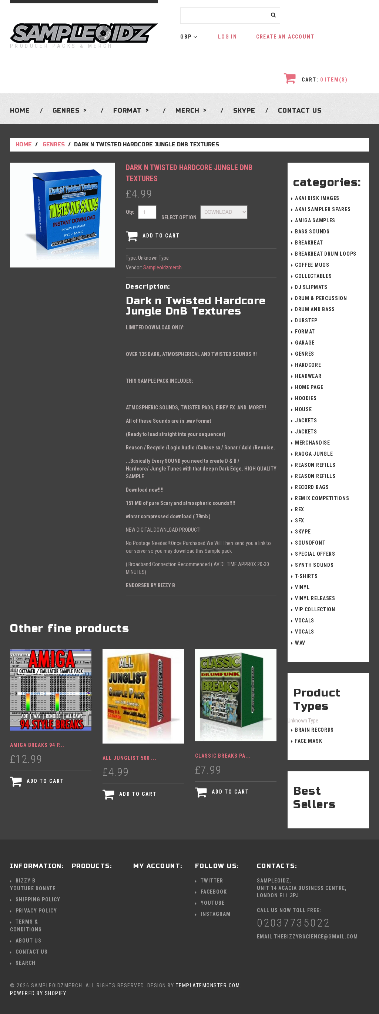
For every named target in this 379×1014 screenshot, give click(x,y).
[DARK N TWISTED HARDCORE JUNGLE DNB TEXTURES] (62, 166)
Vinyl (302, 587)
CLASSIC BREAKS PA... (223, 756)
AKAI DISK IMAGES (317, 198)
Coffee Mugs (312, 265)
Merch (187, 110)
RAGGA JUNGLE (314, 454)
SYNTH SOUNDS (314, 565)
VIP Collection (315, 609)
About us (28, 941)
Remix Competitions (322, 498)
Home (20, 110)
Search (26, 963)
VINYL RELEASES (315, 598)
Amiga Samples (315, 220)
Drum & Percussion (321, 298)
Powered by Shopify (38, 993)
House (303, 409)
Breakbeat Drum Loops (325, 254)
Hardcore (308, 365)
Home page (309, 387)
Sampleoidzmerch (162, 267)
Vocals (304, 621)
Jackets (306, 420)
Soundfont (310, 543)
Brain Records (314, 730)
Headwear (308, 376)
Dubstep (306, 320)
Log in (227, 37)
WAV (300, 643)
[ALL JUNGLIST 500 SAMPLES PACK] (143, 696)
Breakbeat (309, 243)
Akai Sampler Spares (323, 209)
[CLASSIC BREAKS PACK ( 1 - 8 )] (235, 695)
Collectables (313, 276)
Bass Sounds (312, 232)
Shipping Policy (38, 899)
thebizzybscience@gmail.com (316, 937)
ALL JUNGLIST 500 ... (130, 758)
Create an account (285, 37)
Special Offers (315, 554)
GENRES (66, 110)
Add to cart (160, 236)
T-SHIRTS (306, 576)
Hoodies (306, 398)
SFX (299, 520)
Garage (305, 343)
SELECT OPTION (179, 217)
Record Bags (312, 487)
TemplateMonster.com (208, 985)
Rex (299, 509)
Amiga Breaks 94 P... (37, 745)
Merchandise (312, 443)
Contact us (300, 110)
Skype (244, 110)
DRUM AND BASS (315, 309)
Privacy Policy (36, 911)
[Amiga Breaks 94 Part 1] (50, 690)
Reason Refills (315, 465)
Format (127, 110)
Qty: (130, 212)
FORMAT (305, 332)
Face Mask (308, 741)
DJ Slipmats (311, 287)
